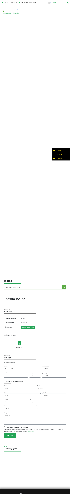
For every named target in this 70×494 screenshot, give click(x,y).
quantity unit (32, 373)
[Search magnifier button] (64, 287)
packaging (44, 373)
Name (5, 385)
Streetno (44, 392)
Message (5, 413)
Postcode (6, 399)
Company (38, 385)
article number (45, 366)
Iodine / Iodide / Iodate (28, 327)
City (31, 399)
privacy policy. (31, 431)
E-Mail (5, 406)
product (5, 366)
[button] (64, 12)
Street (5, 392)
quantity (6, 373)
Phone (37, 406)
